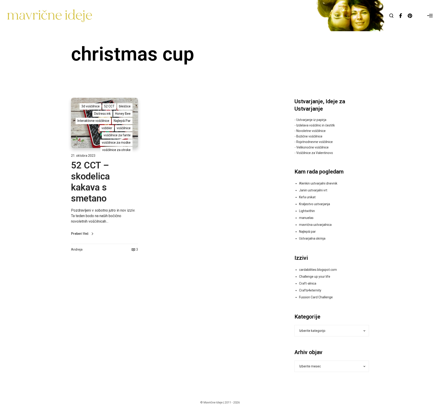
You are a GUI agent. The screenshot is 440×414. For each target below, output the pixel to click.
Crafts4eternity (310, 290)
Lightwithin (307, 211)
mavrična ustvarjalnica (315, 225)
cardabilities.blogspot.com (318, 269)
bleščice (125, 106)
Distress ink (102, 113)
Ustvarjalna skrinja (312, 238)
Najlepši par (307, 231)
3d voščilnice (90, 106)
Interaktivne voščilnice (93, 121)
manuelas (306, 218)
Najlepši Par (122, 121)
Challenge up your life (314, 276)
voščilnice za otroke (116, 150)
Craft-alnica (307, 283)
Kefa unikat (307, 197)
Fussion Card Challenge (316, 297)
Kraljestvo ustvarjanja (314, 204)
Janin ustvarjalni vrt (313, 190)
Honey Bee (123, 113)
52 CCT (109, 106)
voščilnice (124, 128)
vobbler (107, 128)
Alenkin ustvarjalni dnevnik (318, 183)
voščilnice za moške (116, 142)
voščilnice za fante (117, 135)
